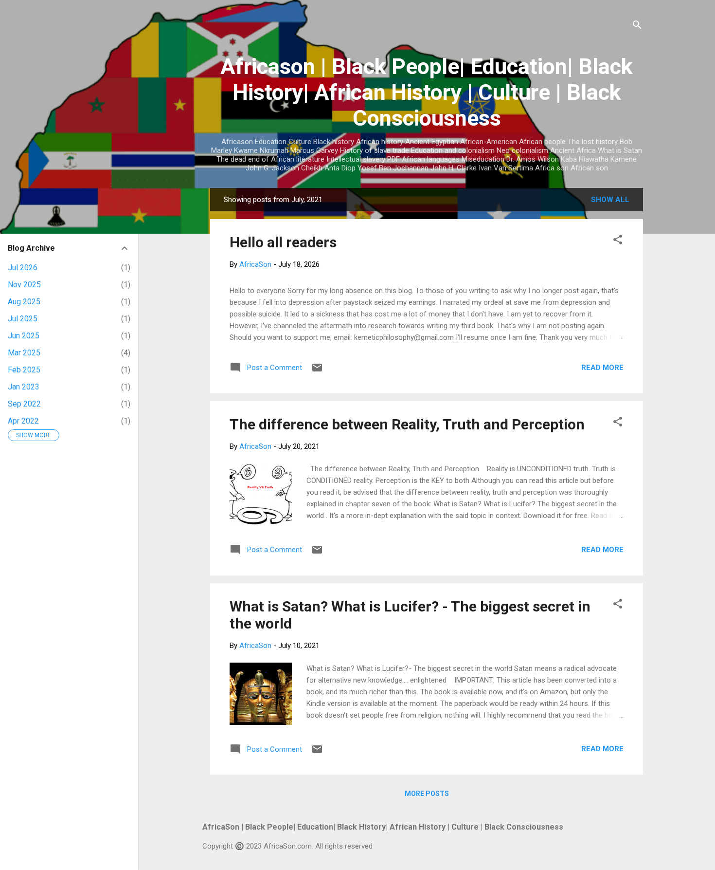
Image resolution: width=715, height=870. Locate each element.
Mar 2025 (24, 352)
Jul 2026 (22, 267)
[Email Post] (317, 371)
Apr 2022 (23, 421)
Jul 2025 (22, 318)
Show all (610, 199)
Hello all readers (283, 242)
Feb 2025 (24, 369)
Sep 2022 (24, 403)
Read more (602, 367)
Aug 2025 (24, 301)
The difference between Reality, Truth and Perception (407, 424)
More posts (427, 793)
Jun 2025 (23, 335)
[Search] (637, 26)
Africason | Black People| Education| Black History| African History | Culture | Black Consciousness (426, 92)
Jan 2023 (23, 386)
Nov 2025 (24, 284)
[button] (618, 241)
